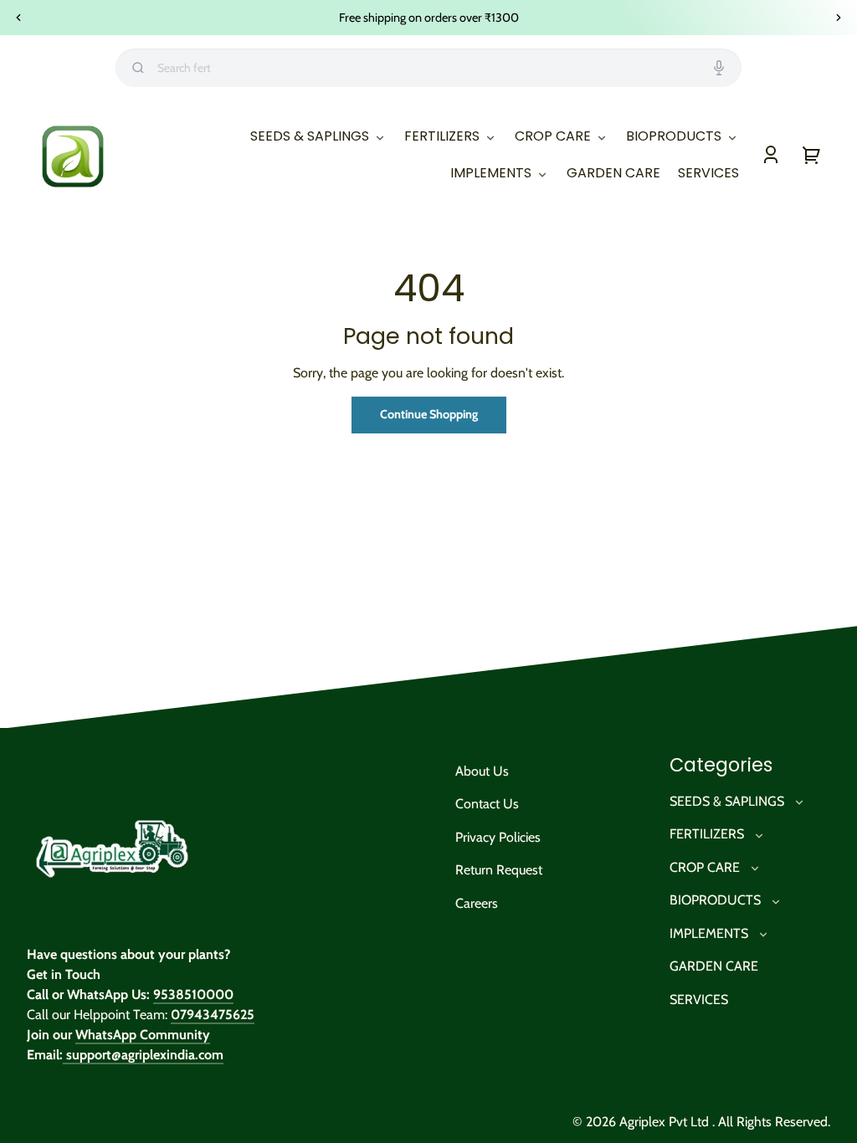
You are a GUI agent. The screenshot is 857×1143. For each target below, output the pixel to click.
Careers (476, 903)
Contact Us (487, 804)
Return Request (498, 870)
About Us (482, 771)
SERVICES (699, 999)
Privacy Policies (498, 837)
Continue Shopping (429, 414)
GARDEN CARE (714, 966)
